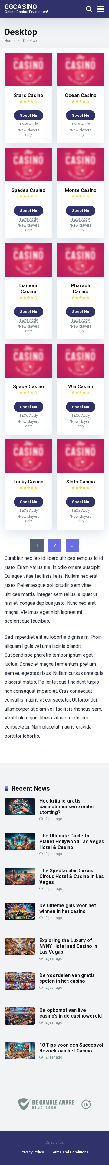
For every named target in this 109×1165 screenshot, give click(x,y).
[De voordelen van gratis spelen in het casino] (20, 988)
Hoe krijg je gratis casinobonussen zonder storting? (66, 806)
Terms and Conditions (70, 1152)
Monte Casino (81, 190)
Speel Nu (28, 115)
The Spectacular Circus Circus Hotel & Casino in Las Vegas (71, 876)
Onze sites (54, 1142)
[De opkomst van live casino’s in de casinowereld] (20, 1023)
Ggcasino (21, 6)
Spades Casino (28, 190)
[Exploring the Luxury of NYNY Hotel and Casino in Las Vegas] (20, 953)
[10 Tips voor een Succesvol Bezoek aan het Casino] (20, 1058)
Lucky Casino (28, 482)
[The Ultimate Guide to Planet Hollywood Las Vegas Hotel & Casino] (20, 848)
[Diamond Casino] (28, 275)
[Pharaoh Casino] (80, 275)
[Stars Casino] (28, 85)
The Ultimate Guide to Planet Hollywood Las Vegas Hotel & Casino (71, 841)
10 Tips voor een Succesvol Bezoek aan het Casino (71, 1048)
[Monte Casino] (80, 180)
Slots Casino (80, 482)
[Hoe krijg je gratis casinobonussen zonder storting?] (20, 814)
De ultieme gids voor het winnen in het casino (67, 908)
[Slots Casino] (80, 471)
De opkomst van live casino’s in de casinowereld (70, 1013)
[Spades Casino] (28, 180)
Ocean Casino (81, 95)
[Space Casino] (28, 376)
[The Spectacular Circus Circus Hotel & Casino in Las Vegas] (20, 883)
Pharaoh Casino (80, 289)
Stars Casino (28, 95)
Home (10, 41)
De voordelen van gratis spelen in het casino (67, 978)
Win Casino (80, 386)
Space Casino (28, 386)
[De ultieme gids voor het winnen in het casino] (20, 918)
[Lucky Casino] (28, 471)
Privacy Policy (32, 1152)
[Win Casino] (80, 376)
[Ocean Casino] (80, 85)
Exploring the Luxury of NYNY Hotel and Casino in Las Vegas (68, 946)
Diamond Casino (28, 289)
